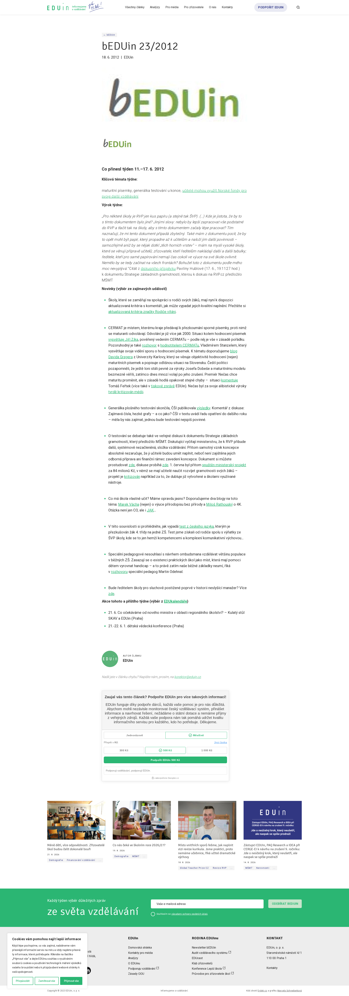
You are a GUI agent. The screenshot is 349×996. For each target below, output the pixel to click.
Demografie (56, 860)
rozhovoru (119, 571)
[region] (47, 961)
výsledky (203, 408)
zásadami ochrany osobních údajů (189, 914)
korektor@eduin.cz (187, 677)
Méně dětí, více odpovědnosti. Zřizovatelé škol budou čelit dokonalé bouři (76, 847)
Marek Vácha (128, 504)
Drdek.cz (262, 990)
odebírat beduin (285, 903)
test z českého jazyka (196, 526)
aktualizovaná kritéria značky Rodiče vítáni (142, 311)
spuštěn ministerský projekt (224, 465)
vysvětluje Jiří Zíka (123, 339)
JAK (150, 510)
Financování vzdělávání (81, 860)
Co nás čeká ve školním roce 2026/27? (139, 845)
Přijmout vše (71, 980)
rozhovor (149, 345)
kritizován (132, 476)
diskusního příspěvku (158, 268)
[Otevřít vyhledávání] (298, 7)
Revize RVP (220, 868)
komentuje (229, 380)
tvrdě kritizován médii (125, 392)
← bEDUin (109, 35)
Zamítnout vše (46, 980)
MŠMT (135, 856)
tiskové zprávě (163, 386)
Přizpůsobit (22, 980)
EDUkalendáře (175, 601)
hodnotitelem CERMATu (179, 345)
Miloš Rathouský (219, 504)
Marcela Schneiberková (289, 990)
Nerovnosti (262, 868)
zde (132, 465)
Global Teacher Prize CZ (194, 868)
